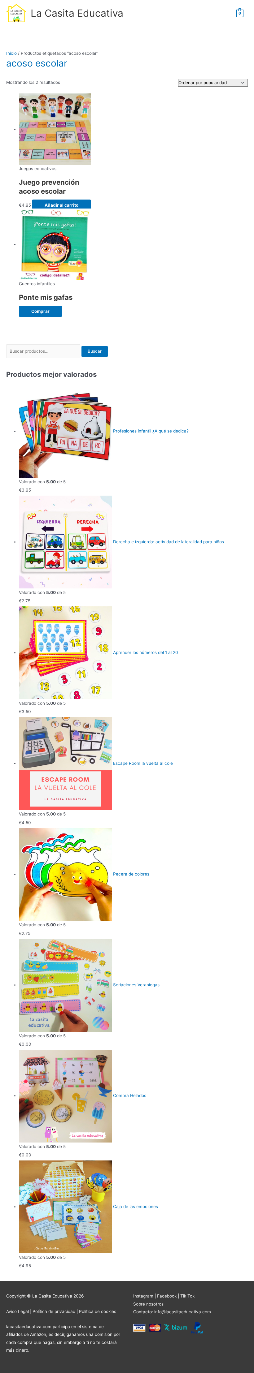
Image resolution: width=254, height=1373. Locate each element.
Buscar (95, 351)
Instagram (143, 1295)
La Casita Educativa (77, 13)
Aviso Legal (17, 1311)
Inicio (11, 53)
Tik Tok (187, 1295)
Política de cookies (97, 1311)
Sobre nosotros (148, 1304)
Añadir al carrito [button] (61, 205)
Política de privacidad (54, 1311)
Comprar (40, 311)
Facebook (167, 1295)
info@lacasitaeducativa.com (182, 1311)
